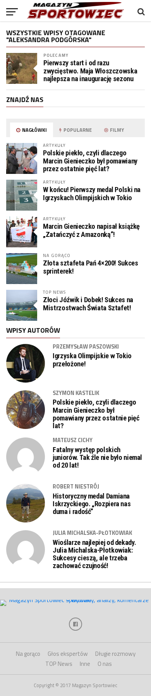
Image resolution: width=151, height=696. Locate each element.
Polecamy (56, 55)
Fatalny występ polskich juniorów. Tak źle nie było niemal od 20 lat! (97, 457)
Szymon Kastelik (76, 393)
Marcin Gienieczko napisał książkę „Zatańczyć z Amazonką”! (91, 230)
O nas (105, 663)
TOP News (58, 663)
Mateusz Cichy (73, 440)
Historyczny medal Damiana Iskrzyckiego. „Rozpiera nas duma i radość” (91, 504)
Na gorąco (28, 653)
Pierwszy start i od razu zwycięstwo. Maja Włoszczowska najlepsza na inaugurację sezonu (90, 70)
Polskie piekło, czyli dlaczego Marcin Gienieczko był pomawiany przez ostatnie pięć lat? (90, 160)
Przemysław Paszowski (86, 346)
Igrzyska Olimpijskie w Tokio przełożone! (92, 360)
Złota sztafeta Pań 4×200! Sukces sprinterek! (90, 267)
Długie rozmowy (115, 653)
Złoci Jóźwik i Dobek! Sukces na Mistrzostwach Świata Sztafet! (88, 303)
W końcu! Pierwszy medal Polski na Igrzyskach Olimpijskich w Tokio (92, 193)
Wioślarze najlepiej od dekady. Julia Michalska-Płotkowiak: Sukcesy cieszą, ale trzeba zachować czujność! (94, 554)
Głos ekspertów (68, 653)
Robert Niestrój (76, 486)
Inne (85, 663)
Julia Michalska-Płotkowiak (92, 533)
